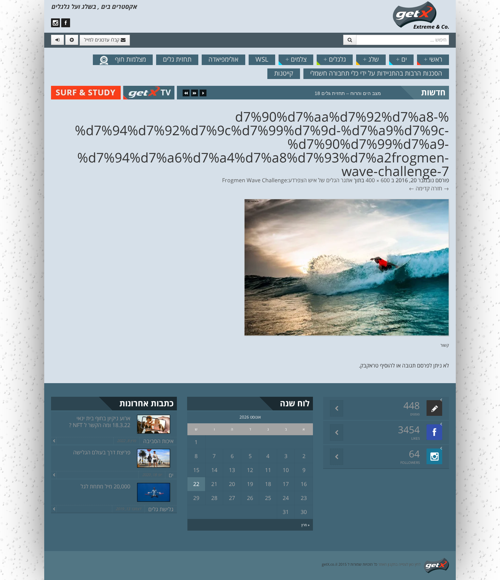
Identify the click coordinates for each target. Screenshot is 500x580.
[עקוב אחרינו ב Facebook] (65, 22)
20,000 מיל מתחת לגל (105, 486)
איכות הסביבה (158, 441)
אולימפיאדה (223, 59)
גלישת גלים (160, 509)
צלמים (295, 59)
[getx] (421, 14)
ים (401, 59)
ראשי (433, 59)
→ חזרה (440, 188)
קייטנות (283, 73)
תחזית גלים (177, 59)
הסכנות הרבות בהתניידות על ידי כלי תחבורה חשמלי (376, 73)
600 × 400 (378, 180)
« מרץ (305, 524)
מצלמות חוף (130, 59)
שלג (371, 59)
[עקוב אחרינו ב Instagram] (55, 22)
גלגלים (334, 59)
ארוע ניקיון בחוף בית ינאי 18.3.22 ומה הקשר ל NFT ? (99, 421)
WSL (261, 59)
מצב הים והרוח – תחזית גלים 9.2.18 (343, 93)
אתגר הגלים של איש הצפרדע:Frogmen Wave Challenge (287, 180)
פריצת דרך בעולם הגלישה (101, 452)
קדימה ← (419, 188)
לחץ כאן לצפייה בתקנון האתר (399, 564)
